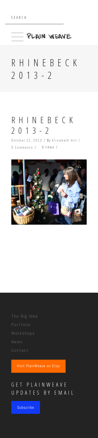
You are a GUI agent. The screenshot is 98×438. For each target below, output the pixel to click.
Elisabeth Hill (64, 140)
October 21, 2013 (26, 140)
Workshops (23, 333)
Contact (20, 350)
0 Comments (22, 147)
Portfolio (21, 324)
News (17, 342)
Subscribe (25, 407)
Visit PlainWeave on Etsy (38, 365)
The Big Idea (24, 316)
